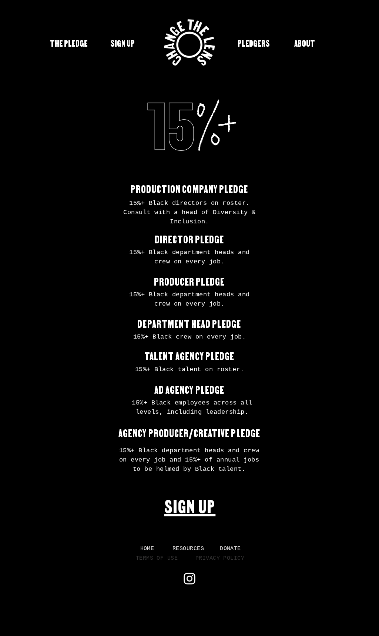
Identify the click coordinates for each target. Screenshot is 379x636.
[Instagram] (189, 578)
